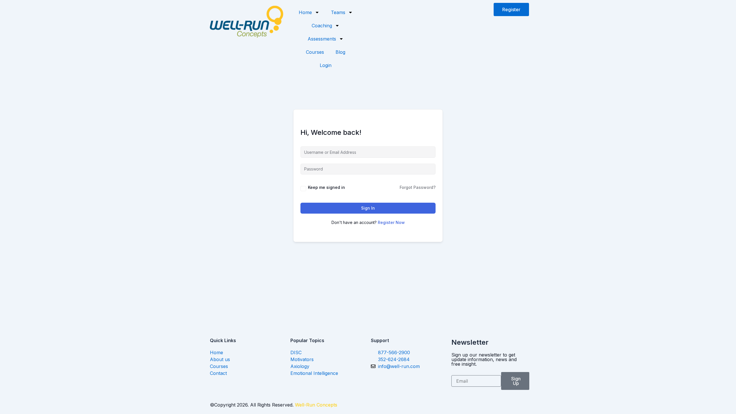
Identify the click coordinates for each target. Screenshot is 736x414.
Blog (340, 52)
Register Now (391, 222)
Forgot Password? (418, 187)
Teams (338, 12)
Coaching (322, 25)
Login (325, 65)
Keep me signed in (326, 187)
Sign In (368, 208)
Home (305, 12)
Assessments (322, 39)
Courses (315, 52)
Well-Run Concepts (316, 405)
